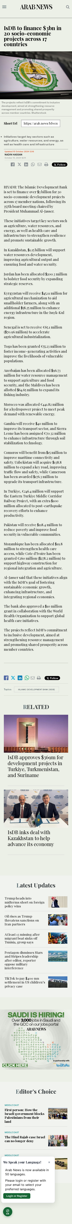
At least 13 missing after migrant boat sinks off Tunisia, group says (22, 938)
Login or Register (16, 1195)
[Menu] (4, 7)
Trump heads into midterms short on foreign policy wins (25, 902)
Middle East (12, 1105)
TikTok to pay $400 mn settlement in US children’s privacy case (25, 982)
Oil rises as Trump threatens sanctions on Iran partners (22, 920)
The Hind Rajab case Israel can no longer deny (25, 1139)
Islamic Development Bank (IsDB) (36, 689)
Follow (60, 164)
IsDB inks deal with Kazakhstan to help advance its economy (31, 838)
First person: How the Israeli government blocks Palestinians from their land (24, 1116)
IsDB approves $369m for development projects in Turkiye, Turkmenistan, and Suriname (35, 766)
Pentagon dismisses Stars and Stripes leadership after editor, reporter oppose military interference (24, 960)
